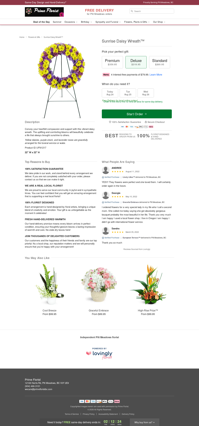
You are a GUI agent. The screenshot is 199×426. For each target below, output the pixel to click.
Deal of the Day (41, 21)
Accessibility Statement (108, 414)
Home (21, 37)
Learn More (156, 74)
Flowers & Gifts (34, 37)
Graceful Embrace (131, 202)
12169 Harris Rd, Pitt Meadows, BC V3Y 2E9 (47, 382)
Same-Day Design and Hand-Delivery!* (46, 2)
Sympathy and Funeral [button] (107, 21)
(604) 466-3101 (32, 386)
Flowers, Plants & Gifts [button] (136, 21)
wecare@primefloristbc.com (38, 389)
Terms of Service (72, 414)
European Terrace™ (131, 237)
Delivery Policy (128, 414)
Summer (57, 21)
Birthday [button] (85, 21)
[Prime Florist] (47, 12)
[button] (190, 413)
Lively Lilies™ (129, 177)
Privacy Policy (89, 414)
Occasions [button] (70, 21)
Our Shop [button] (158, 21)
